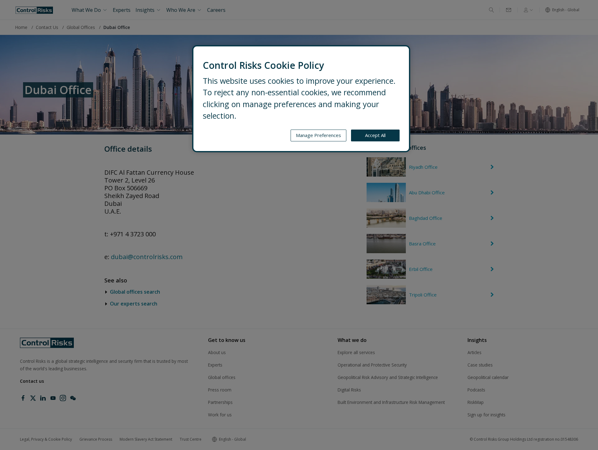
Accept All (375, 135)
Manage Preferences (318, 135)
